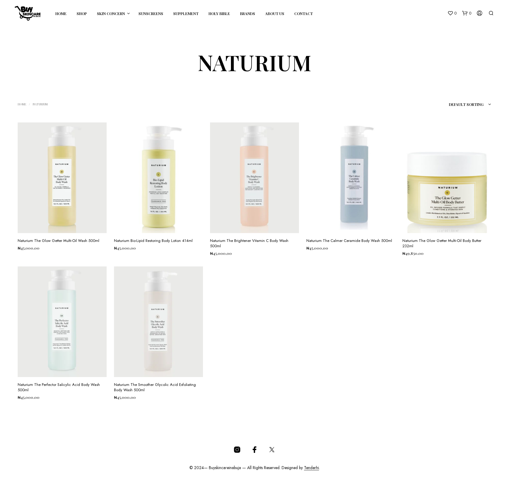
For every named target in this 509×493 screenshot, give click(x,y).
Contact (303, 13)
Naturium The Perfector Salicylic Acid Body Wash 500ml (59, 387)
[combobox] (458, 104)
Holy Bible (219, 13)
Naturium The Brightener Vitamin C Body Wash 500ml (249, 243)
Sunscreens (150, 13)
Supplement (186, 13)
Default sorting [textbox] (466, 104)
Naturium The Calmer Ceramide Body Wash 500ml (349, 240)
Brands (247, 13)
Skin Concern (111, 13)
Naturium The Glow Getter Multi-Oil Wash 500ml (58, 240)
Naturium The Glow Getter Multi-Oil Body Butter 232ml (441, 243)
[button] (452, 13)
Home (61, 13)
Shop (82, 13)
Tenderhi (311, 468)
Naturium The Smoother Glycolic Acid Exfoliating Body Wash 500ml (155, 387)
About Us (274, 13)
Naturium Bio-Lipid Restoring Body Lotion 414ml (153, 240)
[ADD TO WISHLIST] (62, 224)
